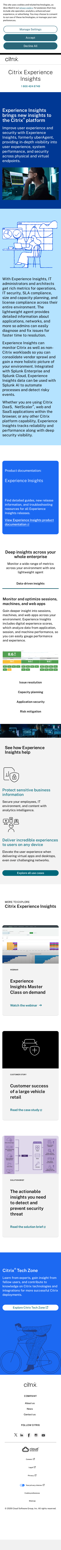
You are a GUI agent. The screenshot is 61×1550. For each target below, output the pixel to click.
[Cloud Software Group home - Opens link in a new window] (30, 1451)
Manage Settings (30, 29)
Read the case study (24, 1110)
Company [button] (30, 1396)
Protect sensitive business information (26, 792)
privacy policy (26, 8)
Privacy (31, 1475)
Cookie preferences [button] (32, 1493)
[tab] (30, 583)
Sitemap (32, 1501)
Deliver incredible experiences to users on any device (30, 842)
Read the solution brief (26, 1227)
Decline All (30, 46)
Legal (31, 1467)
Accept (30, 37)
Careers (29, 1459)
